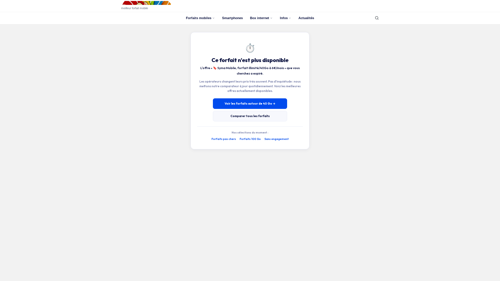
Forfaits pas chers (224, 139)
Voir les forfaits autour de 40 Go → (250, 103)
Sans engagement (276, 139)
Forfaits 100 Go (250, 139)
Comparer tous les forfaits (250, 116)
